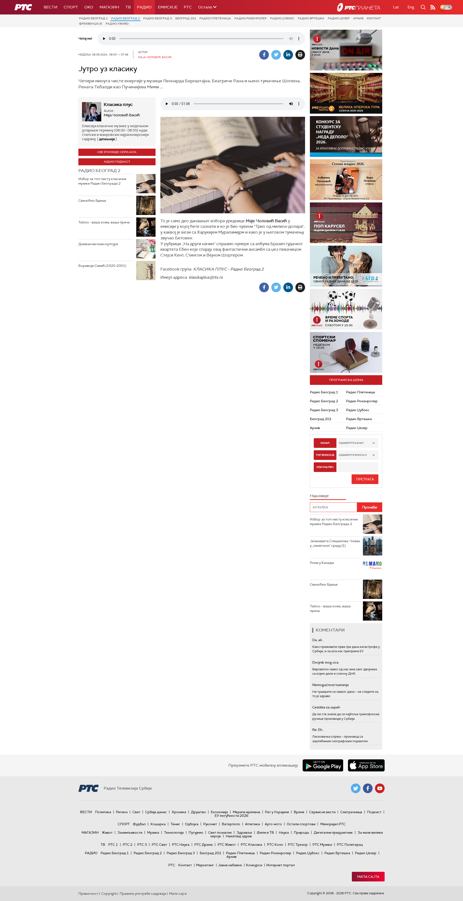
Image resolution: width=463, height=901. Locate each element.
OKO (88, 7)
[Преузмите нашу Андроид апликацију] (323, 765)
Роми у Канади (322, 563)
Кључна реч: (325, 467)
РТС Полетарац (350, 844)
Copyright (109, 893)
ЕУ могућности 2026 (231, 815)
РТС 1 (113, 844)
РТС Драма (203, 844)
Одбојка (191, 824)
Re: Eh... (318, 730)
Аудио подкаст (117, 162)
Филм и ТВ (265, 832)
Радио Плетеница (215, 18)
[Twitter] (276, 55)
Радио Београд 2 (125, 18)
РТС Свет (159, 844)
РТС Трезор (298, 844)
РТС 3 (142, 844)
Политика (103, 812)
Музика (153, 832)
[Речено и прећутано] (346, 266)
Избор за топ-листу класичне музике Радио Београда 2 (102, 181)
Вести (50, 7)
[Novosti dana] (346, 50)
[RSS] (433, 7)
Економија (219, 812)
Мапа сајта (368, 876)
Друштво (198, 812)
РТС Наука (181, 844)
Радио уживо (117, 24)
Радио (144, 7)
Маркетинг (205, 865)
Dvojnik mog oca (325, 662)
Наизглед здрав (239, 836)
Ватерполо (231, 824)
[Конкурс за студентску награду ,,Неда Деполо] (346, 136)
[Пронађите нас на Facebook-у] (368, 788)
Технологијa (174, 832)
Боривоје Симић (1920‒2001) (102, 265)
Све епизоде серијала (116, 152)
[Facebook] (264, 55)
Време (299, 812)
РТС (188, 7)
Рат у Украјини (277, 812)
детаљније (107, 139)
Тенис (175, 824)
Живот (107, 832)
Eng (411, 7)
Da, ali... (318, 640)
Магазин (109, 7)
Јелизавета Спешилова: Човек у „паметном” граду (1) (335, 543)
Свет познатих (220, 832)
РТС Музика (322, 844)
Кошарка (158, 824)
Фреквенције (90, 24)
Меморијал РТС (333, 824)
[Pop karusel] (346, 222)
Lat (396, 7)
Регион (122, 812)
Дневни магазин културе (98, 244)
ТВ (128, 7)
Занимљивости (129, 832)
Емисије (167, 7)
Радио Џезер (339, 18)
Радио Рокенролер (250, 18)
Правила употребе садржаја (143, 893)
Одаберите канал (351, 442)
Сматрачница (351, 812)
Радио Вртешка (311, 18)
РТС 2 (127, 844)
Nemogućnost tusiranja (330, 685)
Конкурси (254, 865)
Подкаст (374, 812)
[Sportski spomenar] (346, 352)
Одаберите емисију (353, 455)
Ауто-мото (273, 824)
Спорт (71, 7)
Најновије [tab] (319, 495)
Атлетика (252, 824)
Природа (301, 832)
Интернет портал (280, 865)
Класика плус (118, 104)
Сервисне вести (322, 812)
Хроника (179, 812)
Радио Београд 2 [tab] (99, 170)
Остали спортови (301, 824)
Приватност (88, 893)
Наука (284, 832)
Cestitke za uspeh (326, 707)
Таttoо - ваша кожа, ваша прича (104, 222)
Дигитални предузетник (333, 832)
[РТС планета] (358, 7)
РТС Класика (251, 844)
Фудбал (139, 824)
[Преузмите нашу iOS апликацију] (366, 765)
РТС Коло (275, 844)
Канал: (325, 442)
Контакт (374, 18)
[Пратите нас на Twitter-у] (356, 788)
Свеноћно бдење (92, 200)
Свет (136, 812)
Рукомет (210, 824)
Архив (358, 18)
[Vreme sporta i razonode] (346, 309)
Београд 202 (185, 18)
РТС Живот (227, 844)
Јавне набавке (230, 865)
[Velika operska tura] (330, 93)
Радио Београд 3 (157, 18)
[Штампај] (300, 55)
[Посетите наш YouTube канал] (380, 788)
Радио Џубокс (282, 18)
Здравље (244, 832)
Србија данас (156, 812)
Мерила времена (246, 812)
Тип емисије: (325, 455)
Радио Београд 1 (93, 18)
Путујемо (196, 832)
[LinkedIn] (288, 55)
